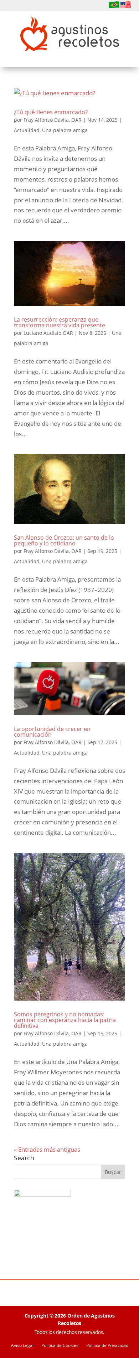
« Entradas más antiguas (47, 1149)
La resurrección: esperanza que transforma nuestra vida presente (59, 322)
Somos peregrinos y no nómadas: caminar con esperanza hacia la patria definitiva (65, 1020)
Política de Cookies (59, 1345)
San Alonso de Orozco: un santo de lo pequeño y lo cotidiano (64, 540)
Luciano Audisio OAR (48, 332)
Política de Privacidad (107, 1345)
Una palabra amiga (65, 130)
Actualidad (27, 130)
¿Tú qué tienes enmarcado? (51, 112)
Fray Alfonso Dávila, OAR (53, 119)
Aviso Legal (22, 1345)
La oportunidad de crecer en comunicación (52, 731)
